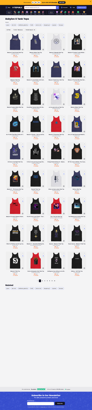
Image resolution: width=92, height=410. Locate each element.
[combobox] (40, 7)
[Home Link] (17, 7)
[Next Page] (54, 280)
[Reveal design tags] (22, 49)
